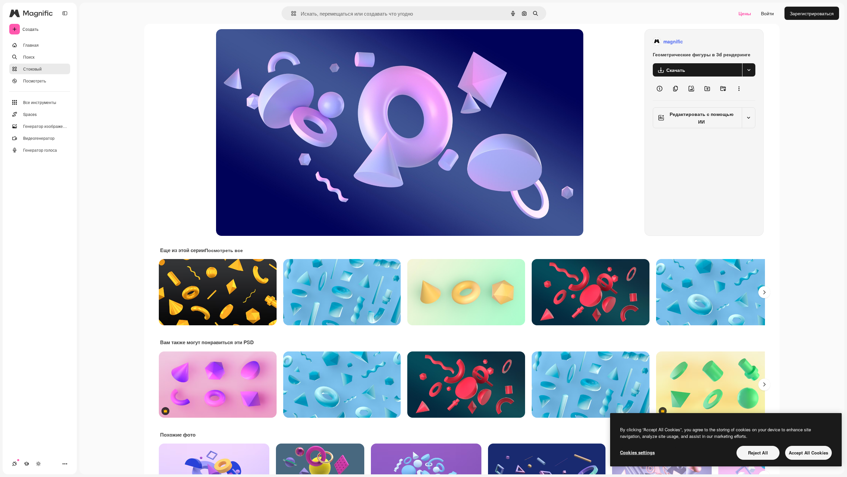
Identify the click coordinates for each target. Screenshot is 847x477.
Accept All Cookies (808, 453)
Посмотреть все (224, 250)
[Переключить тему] (38, 463)
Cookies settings (637, 452)
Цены (744, 13)
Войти (767, 13)
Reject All (758, 453)
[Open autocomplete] (291, 13)
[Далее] (764, 292)
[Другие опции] (738, 88)
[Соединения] (14, 463)
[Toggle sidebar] (65, 13)
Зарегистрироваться (812, 13)
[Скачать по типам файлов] (748, 70)
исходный (260, 41)
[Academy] (26, 463)
